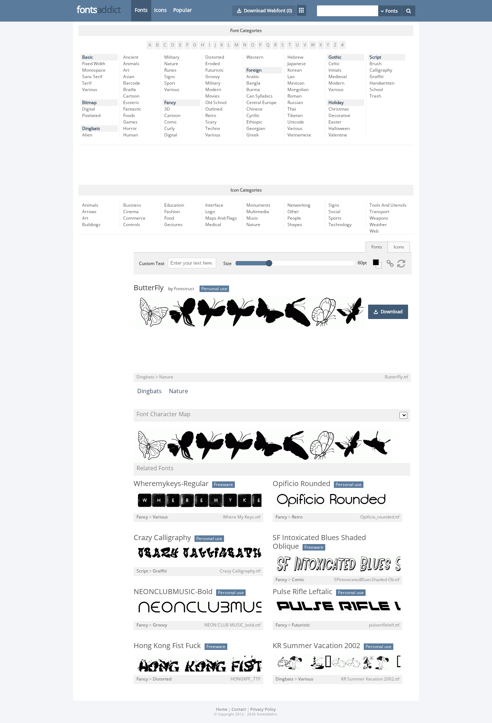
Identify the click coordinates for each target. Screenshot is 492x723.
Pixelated (91, 115)
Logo (210, 211)
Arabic (252, 76)
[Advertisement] (246, 165)
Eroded (212, 63)
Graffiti (377, 76)
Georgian (255, 128)
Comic (170, 122)
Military (171, 57)
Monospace (94, 70)
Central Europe (261, 102)
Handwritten (382, 83)
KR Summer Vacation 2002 (316, 645)
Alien (87, 135)
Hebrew (295, 57)
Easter (334, 122)
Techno (212, 128)
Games (130, 122)
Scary (210, 122)
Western (254, 57)
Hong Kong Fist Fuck (167, 645)
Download (392, 312)
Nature (171, 63)
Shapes (294, 224)
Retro (210, 115)
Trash (375, 96)
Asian (128, 76)
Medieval (337, 76)
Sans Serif (92, 76)
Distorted (214, 57)
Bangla (253, 83)
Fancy (170, 102)
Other (293, 211)
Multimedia (257, 211)
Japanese (296, 63)
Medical (213, 224)
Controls (131, 224)
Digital (88, 109)
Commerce (134, 218)
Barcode (131, 83)
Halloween (339, 128)
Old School (216, 102)
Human (130, 135)
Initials (334, 70)
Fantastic (132, 109)
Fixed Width (93, 63)
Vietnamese (299, 135)
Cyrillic (253, 115)
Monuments (258, 205)
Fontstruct (184, 288)
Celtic (334, 63)
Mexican (295, 83)
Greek (252, 135)
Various (89, 89)
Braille (129, 89)
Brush (375, 63)
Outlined (213, 109)
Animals (131, 63)
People (294, 218)
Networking (298, 205)
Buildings (91, 224)
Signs (169, 76)
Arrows (89, 211)
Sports (334, 218)
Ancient (130, 57)
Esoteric (131, 102)
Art (126, 70)
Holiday (336, 102)
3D (167, 109)
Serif (86, 83)
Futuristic (214, 70)
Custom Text (151, 263)
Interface (214, 205)
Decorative (339, 115)
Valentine (337, 135)
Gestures (173, 224)
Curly (169, 128)
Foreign (253, 70)
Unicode (295, 122)
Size (227, 263)
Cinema (131, 211)
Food (169, 218)
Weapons (379, 218)
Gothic (334, 57)
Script (375, 57)
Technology (340, 224)
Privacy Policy (263, 709)
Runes (170, 70)
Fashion (172, 211)
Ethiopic (254, 122)
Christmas (338, 109)
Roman (294, 96)
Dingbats (91, 128)
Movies (212, 96)
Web (374, 231)
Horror (130, 128)
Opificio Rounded (301, 483)
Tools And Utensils (388, 205)
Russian (295, 102)
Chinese (254, 109)
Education (174, 205)
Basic (87, 57)
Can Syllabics (259, 96)
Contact (239, 709)
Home (221, 709)
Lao (291, 76)
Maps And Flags (221, 218)
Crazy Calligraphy (162, 537)
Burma (253, 89)
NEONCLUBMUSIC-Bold (173, 591)
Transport (379, 211)
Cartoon (131, 96)
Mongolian (298, 89)
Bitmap (89, 102)
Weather (378, 224)
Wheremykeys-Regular (171, 483)
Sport (169, 83)
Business (132, 205)
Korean (294, 70)
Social (334, 211)
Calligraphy (381, 70)
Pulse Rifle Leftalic (302, 591)
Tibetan (295, 115)
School (376, 89)
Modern (213, 89)
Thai (291, 109)
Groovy (212, 76)
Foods (129, 115)
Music (252, 218)
